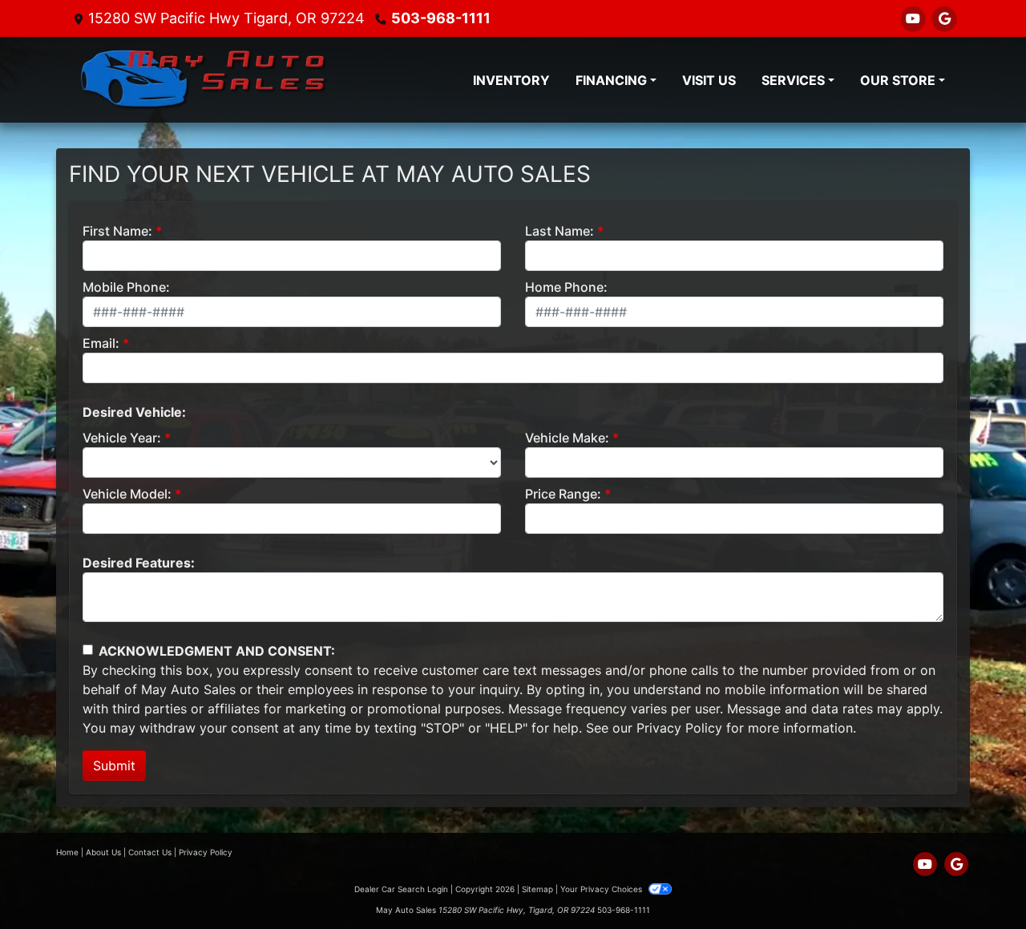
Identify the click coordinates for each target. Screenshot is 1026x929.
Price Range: (563, 494)
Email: (101, 343)
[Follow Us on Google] (944, 18)
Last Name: (559, 231)
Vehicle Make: (567, 438)
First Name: (117, 231)
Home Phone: (566, 287)
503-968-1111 (441, 18)
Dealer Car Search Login (401, 889)
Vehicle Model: (127, 494)
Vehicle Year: (122, 438)
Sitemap (537, 889)
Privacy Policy (679, 728)
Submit (114, 765)
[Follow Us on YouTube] (913, 18)
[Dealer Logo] (204, 80)
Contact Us (150, 852)
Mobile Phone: (126, 287)
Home (67, 852)
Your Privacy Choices (602, 889)
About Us (103, 852)
